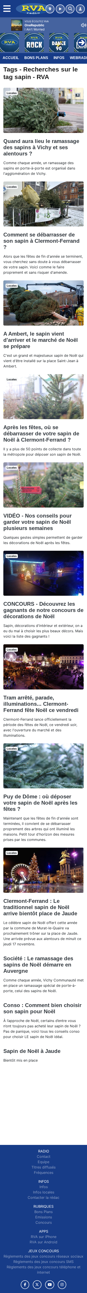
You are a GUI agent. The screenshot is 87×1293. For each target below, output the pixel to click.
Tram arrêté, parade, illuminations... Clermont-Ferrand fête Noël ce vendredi (41, 704)
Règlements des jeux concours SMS (43, 1261)
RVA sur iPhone (43, 1236)
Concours (43, 1222)
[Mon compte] (80, 8)
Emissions (43, 1217)
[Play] (6, 39)
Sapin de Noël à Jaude (31, 1051)
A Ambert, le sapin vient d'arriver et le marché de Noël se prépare (40, 340)
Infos (59, 58)
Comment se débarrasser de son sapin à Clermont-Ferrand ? (41, 241)
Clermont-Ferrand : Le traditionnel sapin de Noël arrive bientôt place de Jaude (40, 907)
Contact (43, 1156)
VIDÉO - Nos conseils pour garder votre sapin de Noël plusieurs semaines (37, 522)
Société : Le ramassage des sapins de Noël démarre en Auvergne (38, 964)
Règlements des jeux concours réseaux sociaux (43, 1256)
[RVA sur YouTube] (49, 1284)
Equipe (43, 1162)
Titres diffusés (43, 1167)
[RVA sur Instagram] (62, 1284)
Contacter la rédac (43, 1197)
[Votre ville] (50, 8)
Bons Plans (36, 58)
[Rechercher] (70, 8)
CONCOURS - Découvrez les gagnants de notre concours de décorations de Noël (43, 610)
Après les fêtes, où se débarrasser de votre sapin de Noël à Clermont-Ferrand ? (41, 433)
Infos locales (43, 1192)
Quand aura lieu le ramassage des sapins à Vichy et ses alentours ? (41, 147)
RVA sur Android (43, 1242)
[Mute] (83, 25)
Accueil (11, 58)
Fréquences (43, 1172)
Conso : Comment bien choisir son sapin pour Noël (42, 1008)
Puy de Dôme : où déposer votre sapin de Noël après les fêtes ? (40, 802)
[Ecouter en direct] (60, 8)
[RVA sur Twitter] (37, 1284)
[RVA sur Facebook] (25, 1284)
